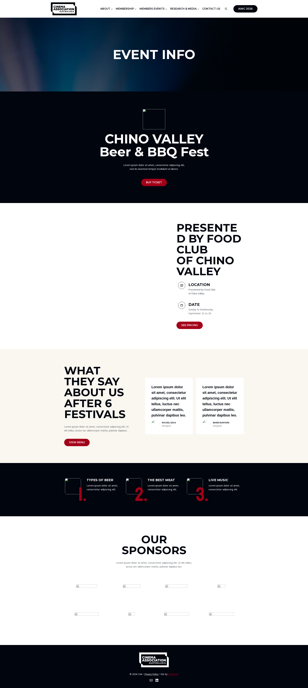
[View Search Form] (226, 8)
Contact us (211, 8)
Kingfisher (173, 674)
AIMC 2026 (245, 8)
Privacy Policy (151, 674)
